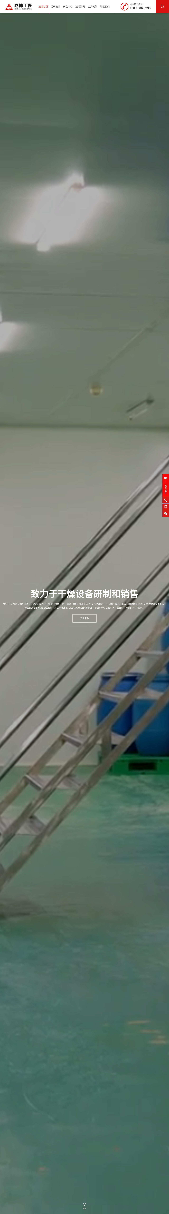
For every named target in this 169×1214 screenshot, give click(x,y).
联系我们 (105, 6)
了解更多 (84, 618)
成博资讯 (80, 6)
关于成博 (55, 6)
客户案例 (92, 6)
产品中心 (68, 6)
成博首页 (43, 6)
